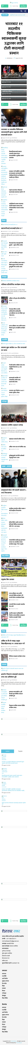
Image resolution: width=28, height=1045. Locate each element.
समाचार (4, 974)
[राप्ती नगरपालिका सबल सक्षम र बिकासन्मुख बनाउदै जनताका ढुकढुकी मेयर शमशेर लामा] (4, 266)
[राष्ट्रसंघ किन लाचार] (14, 568)
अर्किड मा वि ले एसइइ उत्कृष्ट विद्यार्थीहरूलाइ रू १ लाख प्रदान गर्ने (13, 642)
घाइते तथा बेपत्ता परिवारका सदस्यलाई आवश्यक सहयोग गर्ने (18, 16)
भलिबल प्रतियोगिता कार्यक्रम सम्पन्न (13, 284)
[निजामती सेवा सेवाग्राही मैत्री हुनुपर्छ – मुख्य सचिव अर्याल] (4, 245)
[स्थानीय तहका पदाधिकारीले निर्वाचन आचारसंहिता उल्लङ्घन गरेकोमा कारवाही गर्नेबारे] (4, 616)
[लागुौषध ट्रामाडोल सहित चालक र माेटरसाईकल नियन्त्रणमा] (4, 511)
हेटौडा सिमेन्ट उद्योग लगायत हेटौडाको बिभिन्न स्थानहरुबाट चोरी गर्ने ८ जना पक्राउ (16, 524)
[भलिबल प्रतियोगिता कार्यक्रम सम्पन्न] (14, 281)
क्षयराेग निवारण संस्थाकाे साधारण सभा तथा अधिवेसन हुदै (12, 675)
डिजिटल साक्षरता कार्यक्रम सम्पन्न (17, 656)
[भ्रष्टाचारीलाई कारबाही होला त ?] (14, 225)
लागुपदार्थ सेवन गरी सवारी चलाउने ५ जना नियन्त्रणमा (13, 491)
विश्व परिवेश (5, 998)
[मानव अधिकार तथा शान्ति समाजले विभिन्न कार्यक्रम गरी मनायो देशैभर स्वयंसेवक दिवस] (4, 597)
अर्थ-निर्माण (5, 978)
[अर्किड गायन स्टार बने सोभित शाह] (4, 448)
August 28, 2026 (6, 792)
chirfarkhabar (15, 77)
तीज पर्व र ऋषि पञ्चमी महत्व (16, 253)
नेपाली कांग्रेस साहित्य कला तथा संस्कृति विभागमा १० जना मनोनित (17, 367)
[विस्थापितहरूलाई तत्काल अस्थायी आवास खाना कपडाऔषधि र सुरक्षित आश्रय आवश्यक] (14, 66)
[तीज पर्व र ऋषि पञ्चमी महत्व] (4, 254)
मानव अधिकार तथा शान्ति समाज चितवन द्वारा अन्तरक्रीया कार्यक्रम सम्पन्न (17, 328)
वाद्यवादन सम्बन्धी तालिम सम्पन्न (17, 439)
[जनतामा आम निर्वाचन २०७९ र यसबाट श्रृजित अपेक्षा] (4, 393)
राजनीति (4, 976)
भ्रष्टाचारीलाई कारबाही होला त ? (11, 228)
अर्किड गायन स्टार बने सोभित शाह (17, 447)
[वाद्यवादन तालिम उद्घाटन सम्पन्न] (14, 413)
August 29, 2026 (6, 765)
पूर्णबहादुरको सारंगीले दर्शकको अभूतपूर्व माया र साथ (16, 457)
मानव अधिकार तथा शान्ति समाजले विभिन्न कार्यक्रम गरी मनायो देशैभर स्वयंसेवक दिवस (16, 595)
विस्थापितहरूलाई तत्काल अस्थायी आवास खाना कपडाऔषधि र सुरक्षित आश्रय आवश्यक (12, 74)
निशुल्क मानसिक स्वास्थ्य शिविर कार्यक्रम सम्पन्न (17, 707)
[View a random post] (25, 11)
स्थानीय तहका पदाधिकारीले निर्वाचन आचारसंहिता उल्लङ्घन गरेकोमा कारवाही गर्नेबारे (17, 615)
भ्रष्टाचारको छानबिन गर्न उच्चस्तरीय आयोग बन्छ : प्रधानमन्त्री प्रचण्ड (15, 380)
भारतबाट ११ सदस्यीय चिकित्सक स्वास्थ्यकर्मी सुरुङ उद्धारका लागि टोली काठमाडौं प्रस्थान (14, 38)
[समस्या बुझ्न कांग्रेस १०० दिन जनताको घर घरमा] (14, 344)
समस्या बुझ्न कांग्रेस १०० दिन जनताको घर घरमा (14, 349)
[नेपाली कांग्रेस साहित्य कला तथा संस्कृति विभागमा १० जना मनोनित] (4, 368)
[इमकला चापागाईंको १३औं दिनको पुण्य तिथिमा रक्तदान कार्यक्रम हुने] (4, 695)
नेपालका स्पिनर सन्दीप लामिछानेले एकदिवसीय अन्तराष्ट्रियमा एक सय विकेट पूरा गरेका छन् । (17, 312)
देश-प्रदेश (4, 983)
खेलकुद (4, 995)
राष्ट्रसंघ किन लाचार (7, 579)
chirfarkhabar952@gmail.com (10, 941)
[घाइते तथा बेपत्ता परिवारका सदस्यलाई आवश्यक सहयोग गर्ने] (4, 192)
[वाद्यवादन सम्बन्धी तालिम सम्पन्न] (4, 440)
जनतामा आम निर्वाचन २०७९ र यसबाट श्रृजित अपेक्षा (16, 392)
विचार (3, 991)
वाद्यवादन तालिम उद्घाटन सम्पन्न (12, 425)
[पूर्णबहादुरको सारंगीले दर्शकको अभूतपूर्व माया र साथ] (4, 458)
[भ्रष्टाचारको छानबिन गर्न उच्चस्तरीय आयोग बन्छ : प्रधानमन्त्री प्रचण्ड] (4, 381)
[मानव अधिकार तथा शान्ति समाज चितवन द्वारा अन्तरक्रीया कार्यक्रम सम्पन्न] (4, 329)
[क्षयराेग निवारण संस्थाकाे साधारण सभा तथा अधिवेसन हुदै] (14, 670)
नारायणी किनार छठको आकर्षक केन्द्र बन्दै (17, 605)
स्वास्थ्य (4, 988)
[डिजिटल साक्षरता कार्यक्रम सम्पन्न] (4, 657)
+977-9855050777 (11, 939)
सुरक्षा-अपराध (5, 981)
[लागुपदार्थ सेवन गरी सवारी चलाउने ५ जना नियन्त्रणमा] (14, 478)
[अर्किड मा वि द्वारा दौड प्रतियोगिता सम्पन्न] (4, 300)
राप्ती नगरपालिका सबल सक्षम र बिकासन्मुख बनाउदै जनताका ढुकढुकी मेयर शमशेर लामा (17, 265)
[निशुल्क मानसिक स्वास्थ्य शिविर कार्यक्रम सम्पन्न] (4, 708)
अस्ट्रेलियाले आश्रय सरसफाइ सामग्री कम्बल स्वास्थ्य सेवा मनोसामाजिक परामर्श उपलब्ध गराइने (16, 207)
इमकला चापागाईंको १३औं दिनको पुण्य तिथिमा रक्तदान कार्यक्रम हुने (16, 694)
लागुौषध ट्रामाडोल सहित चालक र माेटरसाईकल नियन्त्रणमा (17, 510)
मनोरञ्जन (4, 993)
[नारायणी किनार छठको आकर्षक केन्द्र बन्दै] (4, 606)
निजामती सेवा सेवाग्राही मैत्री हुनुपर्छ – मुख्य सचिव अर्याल (16, 244)
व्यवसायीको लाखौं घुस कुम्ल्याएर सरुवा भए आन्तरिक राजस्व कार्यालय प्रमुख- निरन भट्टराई (17, 542)
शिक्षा (3, 986)
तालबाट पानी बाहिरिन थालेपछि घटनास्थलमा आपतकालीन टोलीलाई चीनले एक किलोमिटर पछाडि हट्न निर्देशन (13, 89)
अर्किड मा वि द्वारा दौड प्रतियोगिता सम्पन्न (17, 299)
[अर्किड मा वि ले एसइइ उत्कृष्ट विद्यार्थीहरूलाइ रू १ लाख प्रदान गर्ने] (14, 636)
